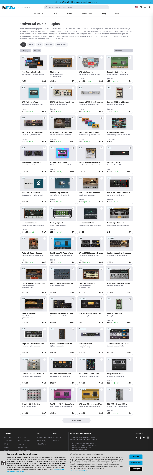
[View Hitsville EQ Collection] (33, 394)
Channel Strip (83, 104)
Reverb (52, 104)
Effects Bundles (83, 74)
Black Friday (22, 447)
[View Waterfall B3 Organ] (90, 273)
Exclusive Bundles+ (38, 74)
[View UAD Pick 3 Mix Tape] (62, 153)
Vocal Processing (27, 225)
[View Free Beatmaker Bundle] (33, 62)
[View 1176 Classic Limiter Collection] (119, 334)
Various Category (112, 135)
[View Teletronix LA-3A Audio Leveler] (90, 304)
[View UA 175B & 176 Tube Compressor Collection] (33, 122)
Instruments (8, 437)
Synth (109, 286)
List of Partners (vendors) (78, 471)
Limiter (52, 316)
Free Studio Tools (24, 441)
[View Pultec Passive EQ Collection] (62, 273)
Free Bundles (26, 74)
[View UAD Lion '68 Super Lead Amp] (90, 394)
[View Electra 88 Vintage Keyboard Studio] (33, 273)
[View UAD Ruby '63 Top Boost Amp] (62, 394)
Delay (52, 225)
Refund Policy (41, 444)
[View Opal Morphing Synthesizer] (119, 273)
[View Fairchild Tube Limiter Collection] (62, 304)
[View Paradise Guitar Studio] (119, 62)
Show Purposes (136, 468)
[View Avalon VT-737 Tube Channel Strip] (90, 92)
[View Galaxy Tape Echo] (62, 213)
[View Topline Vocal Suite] (33, 213)
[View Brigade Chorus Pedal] (119, 364)
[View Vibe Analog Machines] (62, 183)
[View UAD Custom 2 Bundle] (33, 183)
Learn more (92, 2)
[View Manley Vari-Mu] (90, 334)
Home (20, 7)
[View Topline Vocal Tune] (90, 213)
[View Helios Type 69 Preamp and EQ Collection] (62, 334)
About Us (56, 441)
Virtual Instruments (56, 74)
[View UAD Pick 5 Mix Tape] (33, 92)
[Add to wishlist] (73, 57)
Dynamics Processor (85, 346)
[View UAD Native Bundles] (119, 122)
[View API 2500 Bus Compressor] (62, 364)
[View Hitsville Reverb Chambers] (90, 183)
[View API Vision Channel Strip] (90, 364)
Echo (108, 316)
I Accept (136, 457)
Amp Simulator (26, 255)
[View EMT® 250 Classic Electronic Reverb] (119, 183)
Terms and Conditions (44, 437)
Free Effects (22, 437)
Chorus (109, 165)
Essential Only (136, 463)
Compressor (25, 135)
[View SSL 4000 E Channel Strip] (119, 394)
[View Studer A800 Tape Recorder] (90, 153)
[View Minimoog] (62, 62)
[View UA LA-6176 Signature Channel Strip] (90, 243)
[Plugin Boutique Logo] (8, 7)
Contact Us (57, 437)
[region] (76, 463)
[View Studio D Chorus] (119, 153)
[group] (33, 69)
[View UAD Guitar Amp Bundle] (90, 122)
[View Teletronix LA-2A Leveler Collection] (33, 364)
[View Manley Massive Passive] (33, 153)
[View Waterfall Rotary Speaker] (33, 243)
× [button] (150, 2)
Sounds (6, 447)
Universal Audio (57, 76)
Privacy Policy (41, 441)
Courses (21, 444)
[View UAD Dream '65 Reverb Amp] (62, 243)
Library (27, 7)
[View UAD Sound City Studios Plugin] (62, 122)
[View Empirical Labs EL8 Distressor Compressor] (33, 334)
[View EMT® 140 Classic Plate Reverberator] (62, 92)
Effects (6, 444)
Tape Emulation (83, 165)
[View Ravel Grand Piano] (33, 304)
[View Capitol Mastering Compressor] (119, 243)
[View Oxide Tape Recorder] (119, 213)
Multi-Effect (53, 195)
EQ (22, 165)
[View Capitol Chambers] (119, 304)
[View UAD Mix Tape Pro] (90, 62)
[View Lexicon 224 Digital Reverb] (119, 92)
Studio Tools (8, 441)
